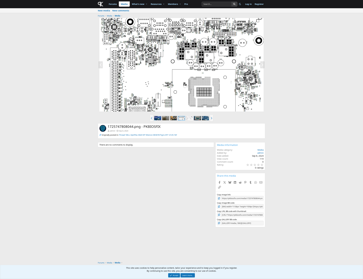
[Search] (234, 4)
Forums (113, 4)
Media (124, 4)
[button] (147, 4)
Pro (186, 4)
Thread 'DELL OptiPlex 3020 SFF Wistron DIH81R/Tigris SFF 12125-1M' (148, 135)
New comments (120, 10)
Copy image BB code (225, 203)
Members (173, 4)
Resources (156, 4)
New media (104, 10)
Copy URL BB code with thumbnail (231, 211)
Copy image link (223, 194)
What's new (138, 4)
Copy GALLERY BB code (227, 219)
